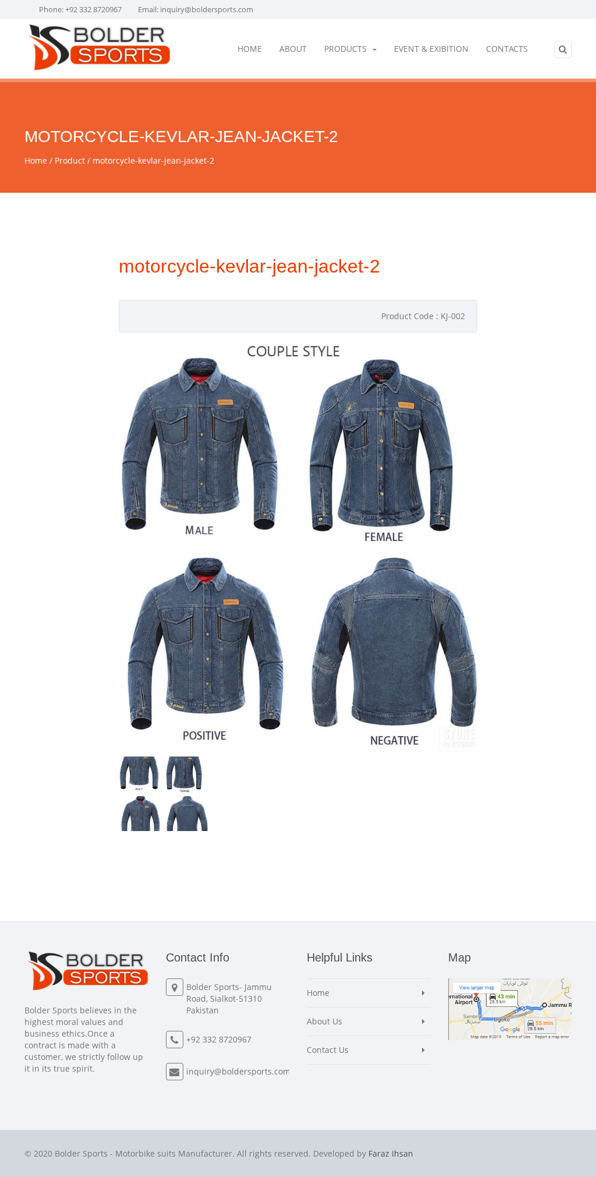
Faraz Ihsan (390, 1153)
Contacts (507, 48)
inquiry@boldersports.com (206, 9)
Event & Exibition (431, 48)
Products (345, 48)
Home (249, 48)
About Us (324, 1021)
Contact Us (328, 1049)
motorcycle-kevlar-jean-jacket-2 (153, 160)
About (293, 48)
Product (70, 160)
